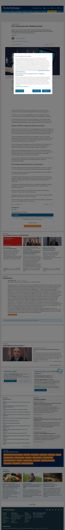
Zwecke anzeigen (19, 90)
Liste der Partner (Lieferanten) (21, 86)
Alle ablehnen (37, 90)
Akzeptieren (46, 90)
